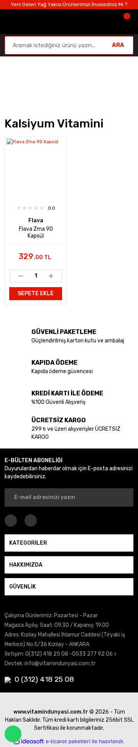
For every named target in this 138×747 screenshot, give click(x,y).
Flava (35, 220)
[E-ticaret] (68, 741)
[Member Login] (102, 21)
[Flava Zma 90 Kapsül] (35, 167)
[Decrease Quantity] (20, 276)
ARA (118, 44)
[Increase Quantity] (50, 276)
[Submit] (122, 497)
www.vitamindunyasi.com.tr (50, 712)
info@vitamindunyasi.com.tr (60, 663)
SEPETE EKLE (36, 293)
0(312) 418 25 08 (46, 654)
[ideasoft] (28, 741)
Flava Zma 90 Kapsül (36, 232)
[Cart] (125, 21)
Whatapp (13, 734)
